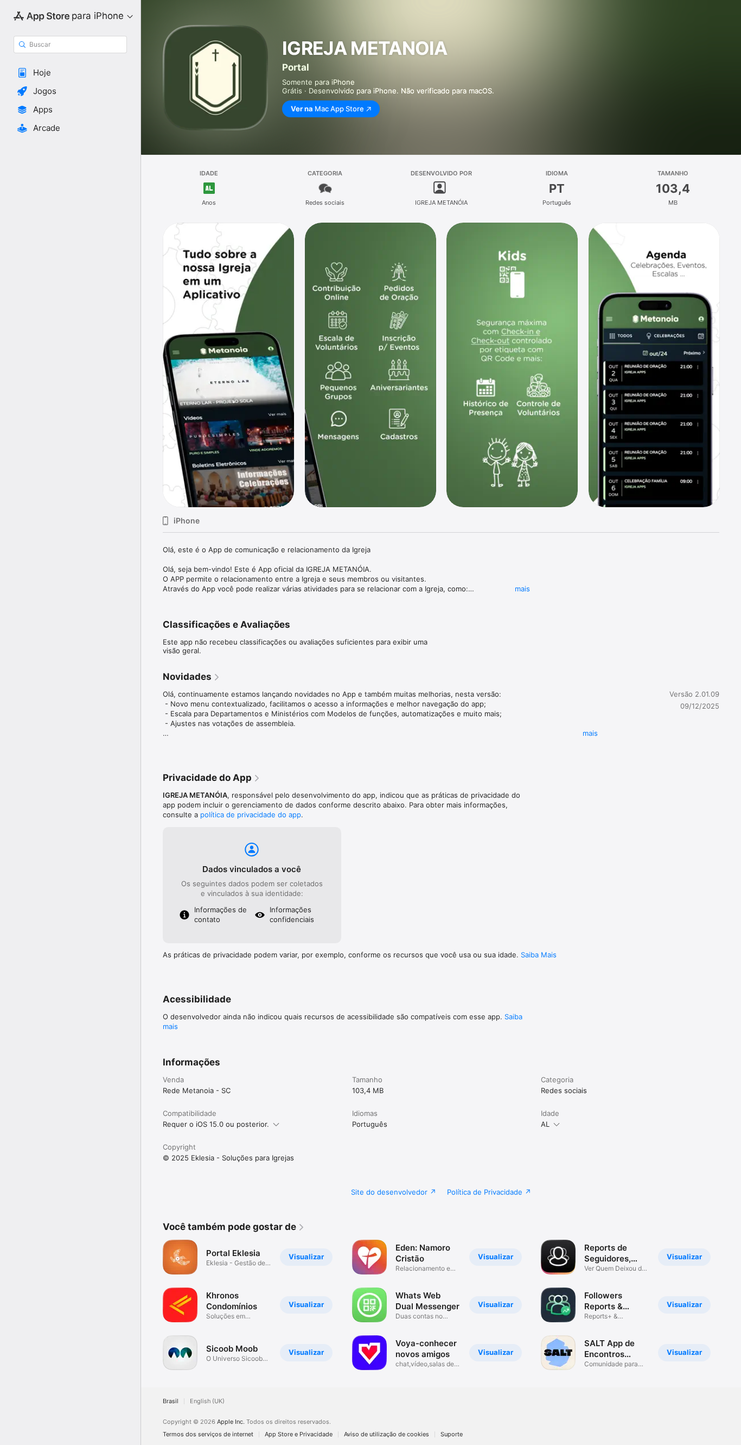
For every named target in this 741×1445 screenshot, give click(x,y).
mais (522, 588)
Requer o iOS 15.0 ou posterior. (216, 1124)
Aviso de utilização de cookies (386, 1434)
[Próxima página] (730, 365)
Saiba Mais (539, 954)
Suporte (451, 1434)
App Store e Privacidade (299, 1434)
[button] (70, 73)
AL (545, 1124)
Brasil (170, 1401)
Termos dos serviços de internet (208, 1434)
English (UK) (207, 1401)
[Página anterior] (151, 365)
